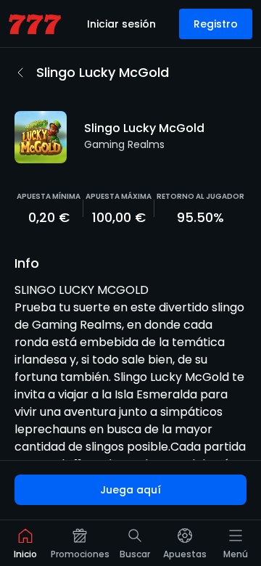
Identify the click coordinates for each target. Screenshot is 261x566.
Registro (216, 24)
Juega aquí (130, 490)
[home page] (35, 24)
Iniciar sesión (121, 24)
